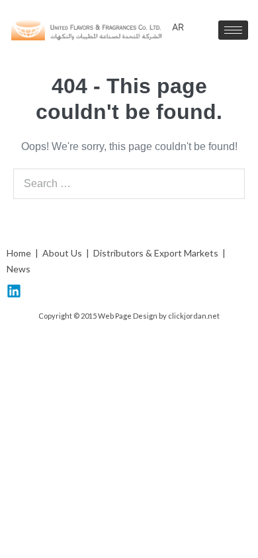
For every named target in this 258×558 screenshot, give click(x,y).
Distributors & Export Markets (155, 253)
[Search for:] (129, 183)
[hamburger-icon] (233, 30)
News (18, 268)
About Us (61, 253)
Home (19, 253)
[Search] (227, 184)
